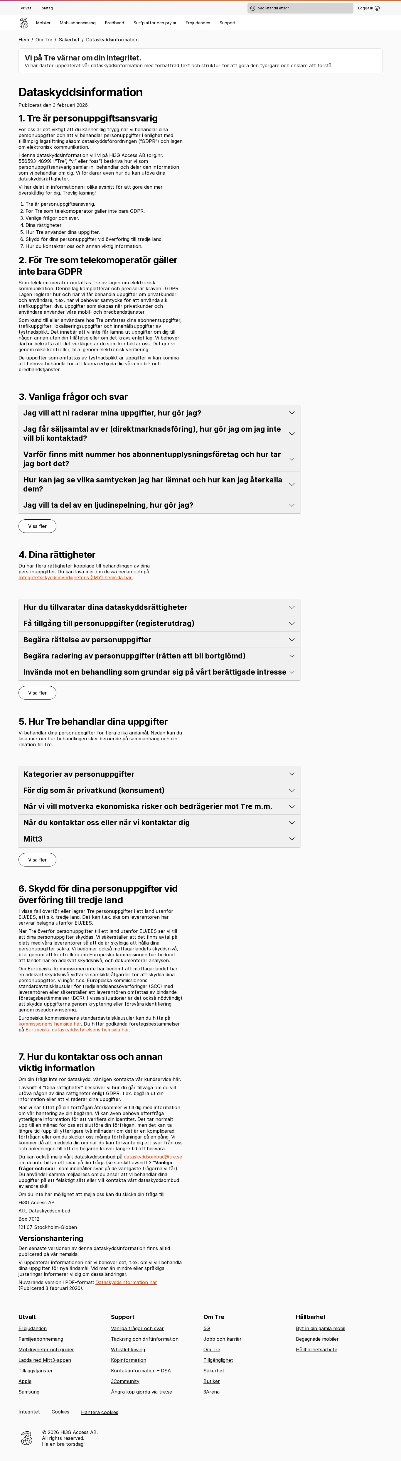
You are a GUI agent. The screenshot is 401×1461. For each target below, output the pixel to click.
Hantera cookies (99, 1412)
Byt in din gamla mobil (320, 1328)
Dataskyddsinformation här (126, 1282)
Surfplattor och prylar (155, 22)
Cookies (60, 1412)
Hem (23, 40)
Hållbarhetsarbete (316, 1349)
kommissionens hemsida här (49, 1024)
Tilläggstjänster (35, 1371)
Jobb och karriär (222, 1339)
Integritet (29, 1412)
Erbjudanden (198, 22)
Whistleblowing (128, 1349)
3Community (125, 1381)
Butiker (211, 1381)
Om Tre (44, 40)
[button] (159, 413)
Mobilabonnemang (78, 22)
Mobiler (43, 22)
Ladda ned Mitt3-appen (44, 1360)
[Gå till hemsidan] (23, 23)
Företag (46, 8)
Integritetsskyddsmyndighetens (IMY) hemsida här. (75, 577)
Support (228, 22)
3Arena (211, 1392)
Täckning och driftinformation (144, 1339)
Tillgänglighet (218, 1360)
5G (206, 1328)
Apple (24, 1381)
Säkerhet (69, 40)
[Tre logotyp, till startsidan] (26, 1438)
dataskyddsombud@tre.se (153, 1157)
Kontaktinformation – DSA (141, 1371)
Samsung (28, 1392)
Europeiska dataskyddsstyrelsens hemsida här (77, 1030)
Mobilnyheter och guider (46, 1349)
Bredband (114, 22)
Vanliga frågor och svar (137, 1328)
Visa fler (37, 526)
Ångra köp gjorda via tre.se (141, 1392)
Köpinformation (128, 1360)
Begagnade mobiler (317, 1339)
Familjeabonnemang (40, 1339)
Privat (26, 8)
